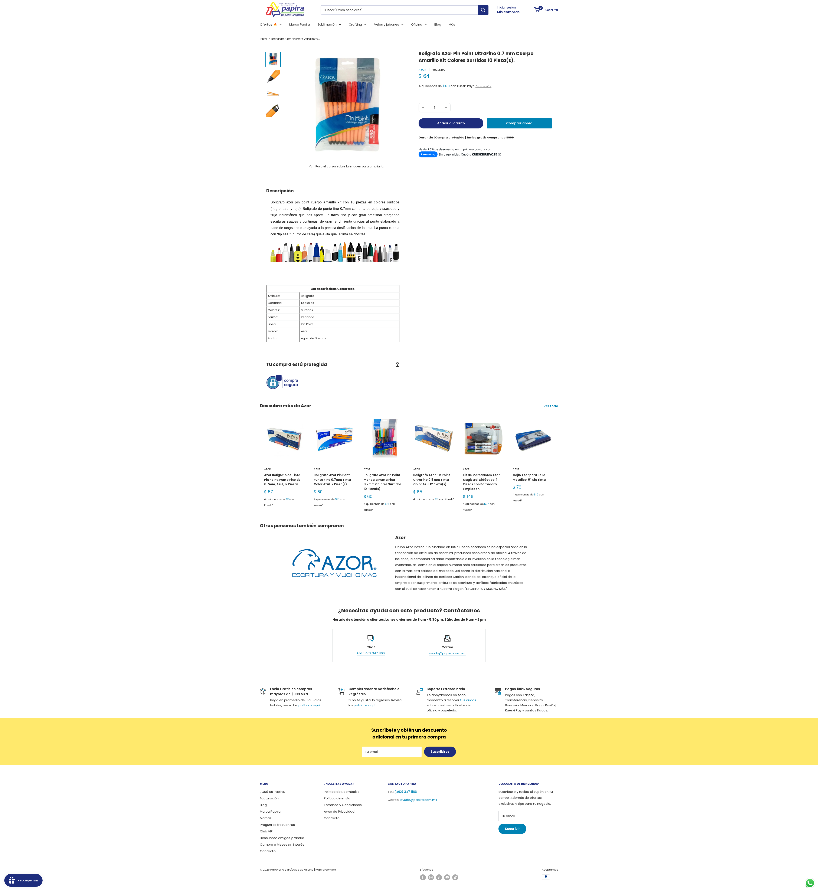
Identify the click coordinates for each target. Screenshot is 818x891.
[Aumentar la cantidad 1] (445, 107)
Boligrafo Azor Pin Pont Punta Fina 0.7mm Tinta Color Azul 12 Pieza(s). (332, 479)
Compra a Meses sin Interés (282, 844)
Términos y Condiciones (343, 805)
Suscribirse (440, 751)
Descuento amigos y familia (282, 838)
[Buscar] (483, 10)
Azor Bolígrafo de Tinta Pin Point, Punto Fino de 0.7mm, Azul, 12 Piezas (282, 479)
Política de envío (337, 798)
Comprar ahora (519, 123)
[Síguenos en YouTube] (447, 877)
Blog (437, 24)
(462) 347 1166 (406, 791)
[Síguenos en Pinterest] (439, 877)
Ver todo (551, 406)
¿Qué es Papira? (272, 791)
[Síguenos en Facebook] (423, 877)
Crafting (355, 24)
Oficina (416, 24)
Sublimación (327, 24)
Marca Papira (299, 24)
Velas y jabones (386, 24)
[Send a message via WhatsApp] (810, 883)
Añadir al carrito (451, 123)
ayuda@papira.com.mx (447, 653)
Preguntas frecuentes (277, 824)
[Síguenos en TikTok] (455, 877)
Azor (422, 70)
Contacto (268, 851)
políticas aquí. (309, 705)
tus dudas (468, 700)
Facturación (269, 798)
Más (452, 24)
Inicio (263, 39)
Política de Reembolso (342, 791)
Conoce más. (483, 86)
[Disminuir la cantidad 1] (423, 107)
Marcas (265, 818)
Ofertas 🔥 (268, 24)
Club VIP (266, 831)
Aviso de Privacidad (339, 811)
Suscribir (512, 828)
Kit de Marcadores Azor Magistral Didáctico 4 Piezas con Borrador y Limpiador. (481, 482)
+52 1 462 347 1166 (371, 653)
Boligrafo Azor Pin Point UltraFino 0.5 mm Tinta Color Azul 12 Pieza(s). (431, 479)
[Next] (558, 465)
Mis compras (508, 12)
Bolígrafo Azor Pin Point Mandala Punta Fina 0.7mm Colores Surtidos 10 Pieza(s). (383, 482)
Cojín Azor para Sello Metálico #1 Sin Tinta (529, 477)
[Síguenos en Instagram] (431, 877)
